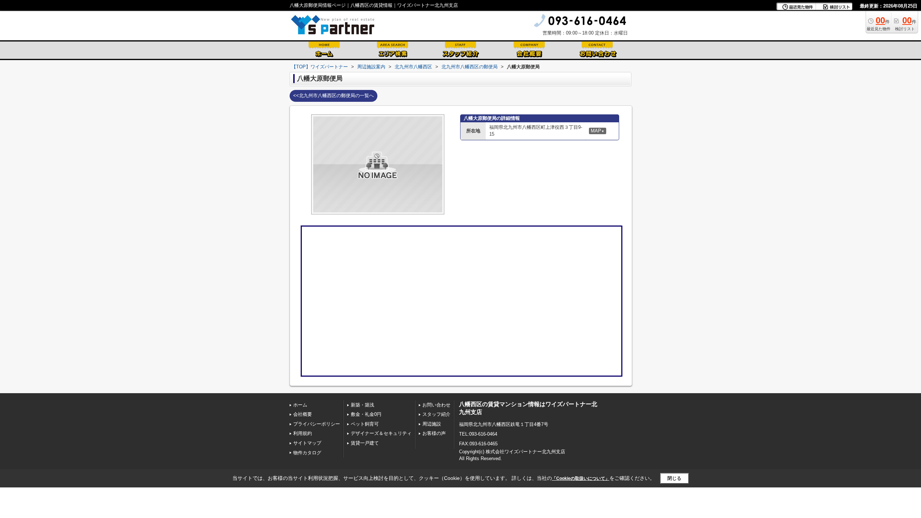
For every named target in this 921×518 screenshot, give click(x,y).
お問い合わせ (436, 405)
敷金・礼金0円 (366, 414)
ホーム (300, 405)
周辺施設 (431, 424)
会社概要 (302, 414)
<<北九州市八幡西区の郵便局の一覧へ (333, 95)
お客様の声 (434, 433)
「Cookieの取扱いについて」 (580, 478)
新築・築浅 (362, 405)
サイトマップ (307, 443)
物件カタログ (307, 452)
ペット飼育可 (365, 424)
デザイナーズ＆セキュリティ (381, 433)
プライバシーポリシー (316, 424)
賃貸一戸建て (365, 443)
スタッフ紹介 (436, 414)
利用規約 (302, 433)
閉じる (674, 478)
